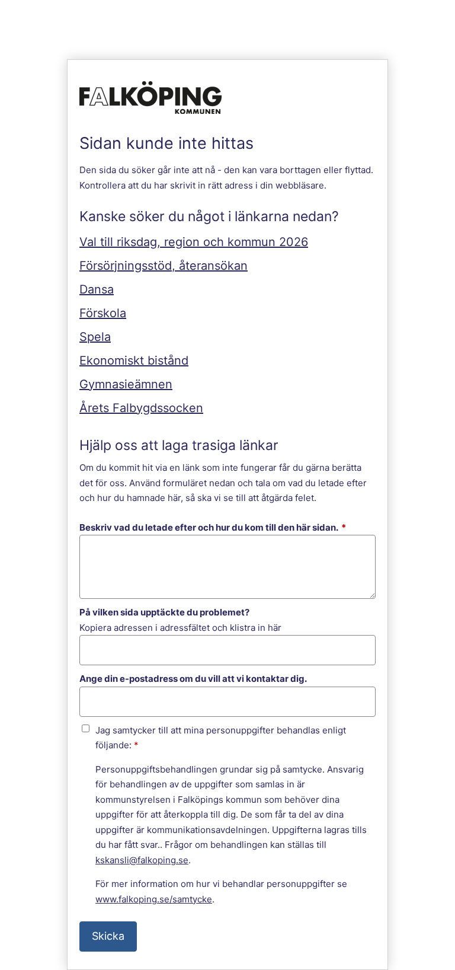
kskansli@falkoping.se (141, 860)
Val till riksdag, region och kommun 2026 (193, 242)
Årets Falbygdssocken (141, 408)
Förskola (102, 313)
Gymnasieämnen (125, 384)
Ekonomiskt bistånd (133, 360)
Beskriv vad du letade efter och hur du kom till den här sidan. (212, 527)
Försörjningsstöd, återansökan (163, 266)
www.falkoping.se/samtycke (153, 899)
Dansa (96, 289)
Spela (95, 337)
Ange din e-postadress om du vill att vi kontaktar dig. (193, 678)
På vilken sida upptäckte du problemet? (164, 612)
